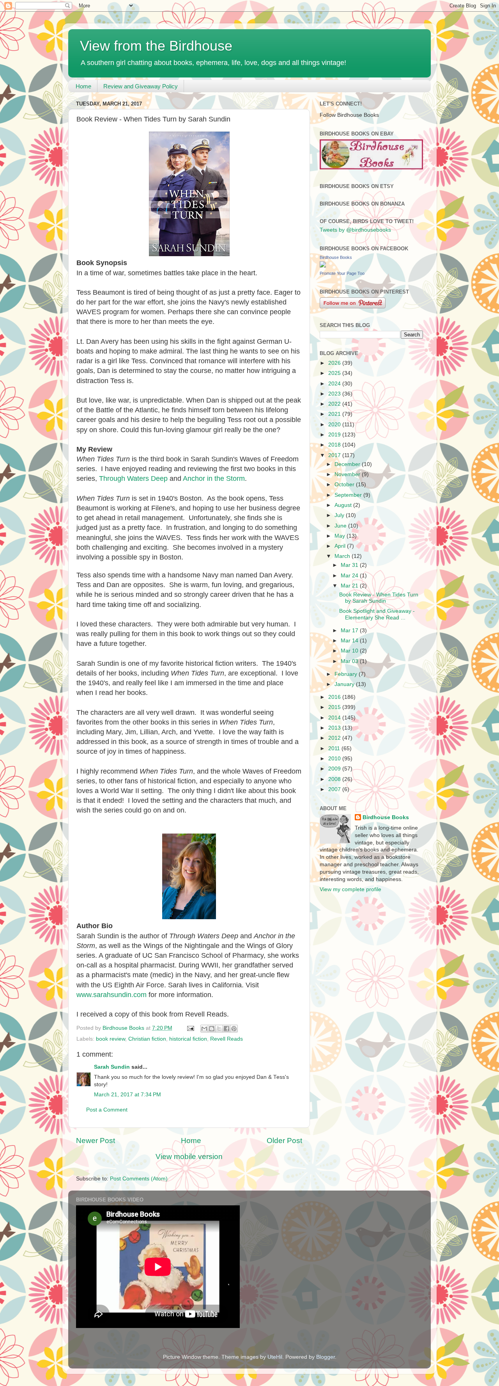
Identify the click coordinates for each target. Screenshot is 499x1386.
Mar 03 (350, 661)
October (345, 484)
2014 (335, 718)
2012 (335, 738)
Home (83, 86)
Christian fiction (147, 1039)
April (340, 546)
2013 (335, 728)
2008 (335, 779)
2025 (335, 373)
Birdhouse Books (336, 257)
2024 (335, 384)
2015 (335, 707)
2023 (335, 394)
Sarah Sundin (112, 1067)
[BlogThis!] (212, 1028)
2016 (335, 697)
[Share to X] (219, 1028)
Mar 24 (350, 576)
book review (110, 1039)
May (340, 536)
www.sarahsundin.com (111, 995)
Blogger (325, 1357)
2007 (335, 789)
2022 (335, 404)
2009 (335, 769)
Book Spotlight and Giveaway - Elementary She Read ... (377, 614)
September (348, 495)
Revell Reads (226, 1039)
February (346, 674)
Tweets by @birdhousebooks (355, 230)
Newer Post (95, 1140)
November (348, 474)
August (343, 505)
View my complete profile (350, 889)
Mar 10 (350, 651)
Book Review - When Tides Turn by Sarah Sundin (378, 598)
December (348, 464)
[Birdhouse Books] (323, 266)
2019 (335, 435)
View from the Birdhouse (156, 46)
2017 (335, 455)
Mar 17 (350, 630)
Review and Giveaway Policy (140, 86)
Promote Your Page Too (342, 273)
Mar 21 (350, 586)
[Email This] (204, 1028)
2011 (335, 748)
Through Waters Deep (133, 478)
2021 (335, 414)
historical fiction (188, 1039)
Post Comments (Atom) (139, 1179)
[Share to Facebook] (226, 1028)
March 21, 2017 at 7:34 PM (127, 1095)
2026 (335, 363)
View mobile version (189, 1156)
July (340, 515)
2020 (335, 424)
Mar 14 (350, 641)
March (343, 556)
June (341, 526)
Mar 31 (350, 565)
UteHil (274, 1357)
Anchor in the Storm (214, 478)
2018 (335, 445)
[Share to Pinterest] (234, 1028)
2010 (335, 759)
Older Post (284, 1140)
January (345, 684)
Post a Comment (106, 1110)
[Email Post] (190, 1028)
